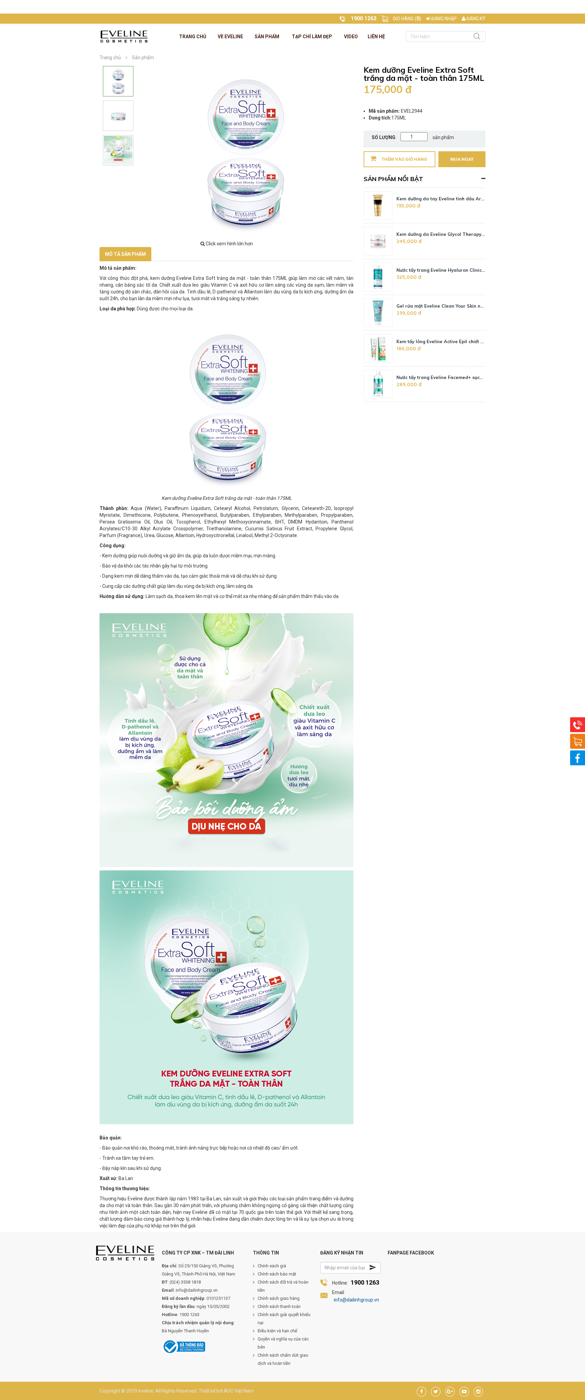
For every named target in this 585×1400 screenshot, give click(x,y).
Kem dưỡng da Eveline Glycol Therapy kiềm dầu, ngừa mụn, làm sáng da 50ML (440, 234)
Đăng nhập (443, 18)
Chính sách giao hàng (279, 1298)
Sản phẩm (267, 36)
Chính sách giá (272, 1265)
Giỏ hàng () (407, 18)
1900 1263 (365, 1282)
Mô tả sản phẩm (125, 254)
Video (351, 36)
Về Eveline (230, 36)
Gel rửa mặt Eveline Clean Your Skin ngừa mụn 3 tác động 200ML (440, 306)
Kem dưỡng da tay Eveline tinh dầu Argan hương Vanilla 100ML (440, 198)
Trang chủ (192, 36)
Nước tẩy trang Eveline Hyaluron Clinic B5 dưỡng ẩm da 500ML (440, 270)
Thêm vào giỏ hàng (404, 159)
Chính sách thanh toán (279, 1306)
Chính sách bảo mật (277, 1273)
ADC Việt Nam (239, 1391)
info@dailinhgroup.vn (356, 1300)
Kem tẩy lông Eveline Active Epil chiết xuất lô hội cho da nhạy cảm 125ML (440, 341)
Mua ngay (462, 159)
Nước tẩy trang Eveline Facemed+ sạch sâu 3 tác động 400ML (440, 377)
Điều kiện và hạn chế (277, 1330)
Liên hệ (376, 36)
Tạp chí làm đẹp (312, 36)
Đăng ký (475, 18)
